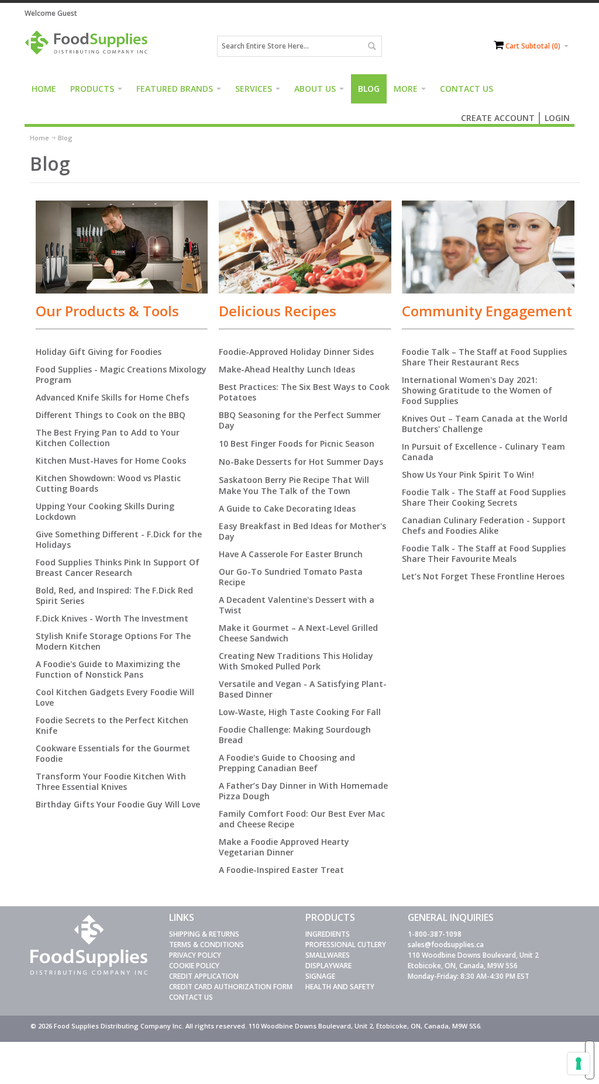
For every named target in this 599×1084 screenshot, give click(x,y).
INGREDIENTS (327, 934)
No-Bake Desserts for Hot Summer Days (301, 461)
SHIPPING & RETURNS (204, 934)
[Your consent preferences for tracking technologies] (578, 1063)
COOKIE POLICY (194, 966)
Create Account (498, 117)
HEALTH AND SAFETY (339, 987)
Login (557, 117)
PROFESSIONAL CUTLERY (345, 945)
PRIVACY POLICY (195, 955)
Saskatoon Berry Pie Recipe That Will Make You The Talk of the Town (294, 485)
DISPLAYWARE (328, 966)
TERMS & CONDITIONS (206, 945)
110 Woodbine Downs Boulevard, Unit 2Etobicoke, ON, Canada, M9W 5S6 (473, 960)
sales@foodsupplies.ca (446, 945)
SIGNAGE (320, 976)
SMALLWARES (327, 955)
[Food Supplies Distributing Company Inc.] (89, 46)
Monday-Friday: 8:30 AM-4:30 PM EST (468, 976)
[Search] (371, 46)
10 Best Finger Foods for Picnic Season (296, 443)
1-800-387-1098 (435, 934)
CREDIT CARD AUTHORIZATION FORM (230, 987)
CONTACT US (191, 997)
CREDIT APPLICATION (204, 976)
